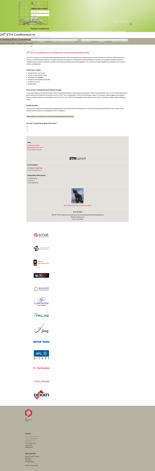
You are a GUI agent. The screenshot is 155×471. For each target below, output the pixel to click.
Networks (28, 460)
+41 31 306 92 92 (30, 443)
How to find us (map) (31, 465)
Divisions (28, 458)
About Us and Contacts (32, 456)
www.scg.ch (28, 445)
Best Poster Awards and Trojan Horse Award (77, 205)
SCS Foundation (30, 462)
